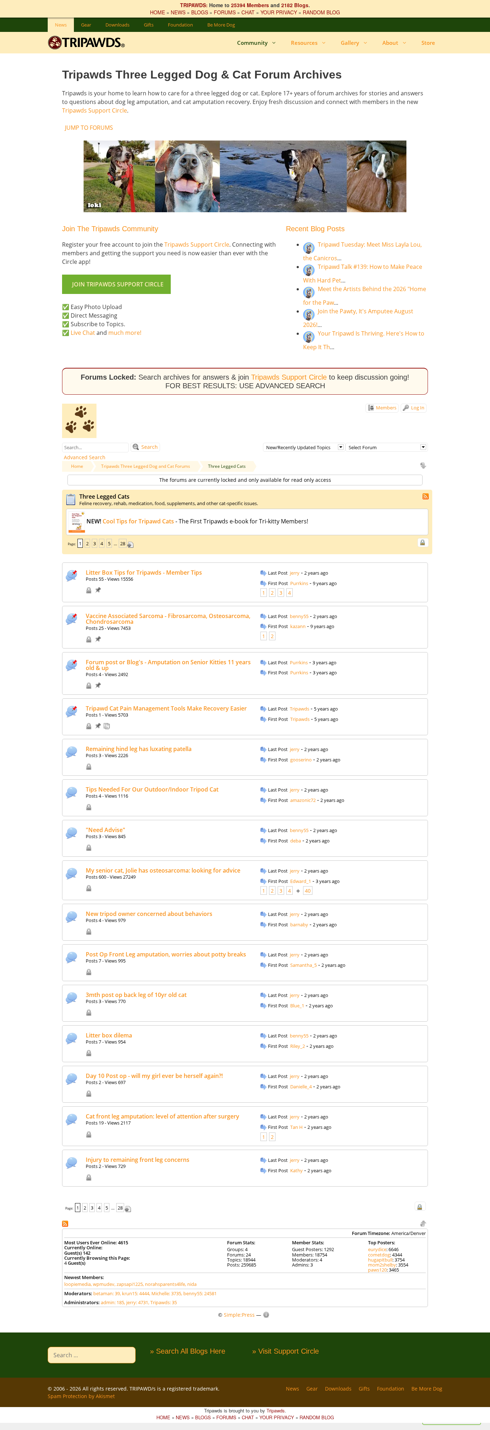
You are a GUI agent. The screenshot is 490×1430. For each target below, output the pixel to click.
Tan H (296, 1127)
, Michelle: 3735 (165, 1293)
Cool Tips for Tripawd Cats (138, 521)
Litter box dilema (109, 1035)
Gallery (350, 42)
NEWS (178, 12)
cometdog (379, 1254)
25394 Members (250, 5)
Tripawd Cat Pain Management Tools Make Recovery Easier (166, 708)
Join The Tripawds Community (110, 229)
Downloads (117, 25)
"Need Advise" (105, 830)
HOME (157, 12)
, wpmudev (102, 1284)
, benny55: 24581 (199, 1293)
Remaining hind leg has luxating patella (139, 749)
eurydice (377, 1249)
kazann (298, 626)
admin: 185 (112, 1302)
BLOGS (199, 12)
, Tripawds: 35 (162, 1302)
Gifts (149, 25)
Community (252, 42)
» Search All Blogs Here (187, 1351)
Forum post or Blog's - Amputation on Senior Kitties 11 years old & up (168, 665)
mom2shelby (382, 1265)
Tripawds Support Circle (94, 110)
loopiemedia (77, 1284)
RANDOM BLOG (321, 12)
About (390, 42)
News (61, 25)
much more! (124, 333)
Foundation (180, 25)
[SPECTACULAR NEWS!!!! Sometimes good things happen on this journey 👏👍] (288, 616)
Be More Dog (221, 25)
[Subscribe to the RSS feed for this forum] (426, 495)
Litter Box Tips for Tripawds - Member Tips (144, 572)
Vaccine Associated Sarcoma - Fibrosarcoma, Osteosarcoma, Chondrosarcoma (168, 618)
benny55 (299, 616)
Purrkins (299, 583)
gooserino (301, 759)
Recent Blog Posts (315, 229)
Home (77, 466)
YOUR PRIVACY (278, 12)
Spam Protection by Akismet (81, 1396)
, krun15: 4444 (134, 1293)
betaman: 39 (106, 1293)
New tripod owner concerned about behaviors (149, 914)
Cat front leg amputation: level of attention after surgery (162, 1116)
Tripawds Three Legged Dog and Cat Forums (145, 466)
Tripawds (299, 709)
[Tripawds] (88, 42)
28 (122, 543)
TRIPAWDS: (194, 5)
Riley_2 (297, 1046)
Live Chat (83, 333)
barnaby (299, 924)
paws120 (377, 1270)
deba (295, 840)
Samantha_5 (303, 965)
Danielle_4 (301, 1086)
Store (428, 42)
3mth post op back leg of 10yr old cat (136, 995)
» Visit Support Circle (285, 1351)
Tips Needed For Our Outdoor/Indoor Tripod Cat (152, 789)
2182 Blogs (294, 5)
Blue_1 (297, 1005)
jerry (295, 573)
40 (308, 890)
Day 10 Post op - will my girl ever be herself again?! (154, 1076)
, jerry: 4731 (136, 1302)
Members (385, 407)
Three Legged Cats (227, 466)
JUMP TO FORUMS (89, 128)
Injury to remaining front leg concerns (137, 1160)
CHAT (248, 12)
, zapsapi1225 (128, 1284)
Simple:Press (239, 1314)
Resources (304, 42)
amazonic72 (303, 800)
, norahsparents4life (164, 1284)
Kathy (296, 1170)
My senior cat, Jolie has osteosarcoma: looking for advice (163, 870)
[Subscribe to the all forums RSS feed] (66, 1223)
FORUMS (225, 12)
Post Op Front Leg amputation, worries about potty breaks (166, 954)
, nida (191, 1284)
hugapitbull (380, 1259)
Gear (86, 25)
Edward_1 (300, 881)
